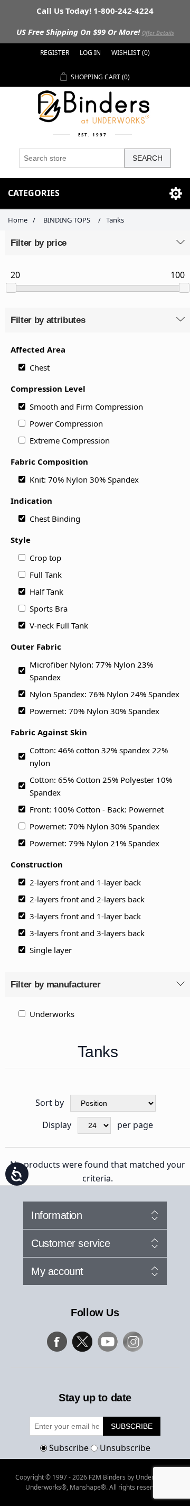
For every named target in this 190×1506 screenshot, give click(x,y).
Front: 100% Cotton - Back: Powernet (97, 809)
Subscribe (69, 1448)
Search (147, 158)
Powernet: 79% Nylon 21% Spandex (94, 843)
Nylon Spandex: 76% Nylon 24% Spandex (104, 694)
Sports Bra (49, 608)
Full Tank (46, 574)
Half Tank (46, 591)
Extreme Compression (70, 440)
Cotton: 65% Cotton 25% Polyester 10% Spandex (101, 786)
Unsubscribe (125, 1448)
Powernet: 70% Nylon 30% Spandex (94, 711)
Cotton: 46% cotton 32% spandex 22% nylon (99, 756)
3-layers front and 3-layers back (87, 933)
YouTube (108, 1342)
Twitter (82, 1342)
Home (17, 220)
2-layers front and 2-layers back (87, 899)
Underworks (52, 1014)
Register (54, 52)
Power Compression (66, 423)
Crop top (45, 557)
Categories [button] (34, 193)
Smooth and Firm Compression (86, 406)
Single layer (51, 950)
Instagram (133, 1342)
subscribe (132, 1426)
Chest (40, 367)
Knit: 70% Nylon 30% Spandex (84, 479)
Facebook (57, 1342)
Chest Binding (55, 518)
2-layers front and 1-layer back (85, 882)
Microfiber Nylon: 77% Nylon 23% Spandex (91, 670)
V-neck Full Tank (59, 625)
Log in (90, 52)
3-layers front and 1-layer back (85, 916)
